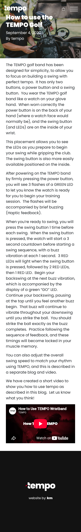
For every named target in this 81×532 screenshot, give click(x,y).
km (49, 498)
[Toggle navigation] (74, 9)
